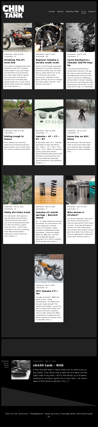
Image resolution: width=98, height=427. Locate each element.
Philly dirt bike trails (17, 212)
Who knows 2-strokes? (76, 213)
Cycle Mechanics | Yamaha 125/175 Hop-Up (80, 63)
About (60, 11)
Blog (83, 11)
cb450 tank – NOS (48, 365)
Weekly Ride (72, 11)
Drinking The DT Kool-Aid (14, 61)
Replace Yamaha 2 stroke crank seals (47, 61)
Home (52, 11)
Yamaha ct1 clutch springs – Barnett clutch (47, 215)
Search (91, 11)
